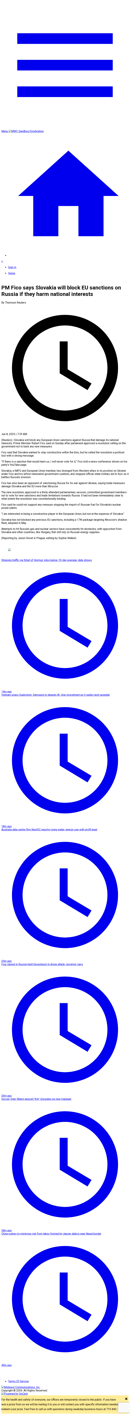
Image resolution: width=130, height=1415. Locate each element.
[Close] (126, 1399)
